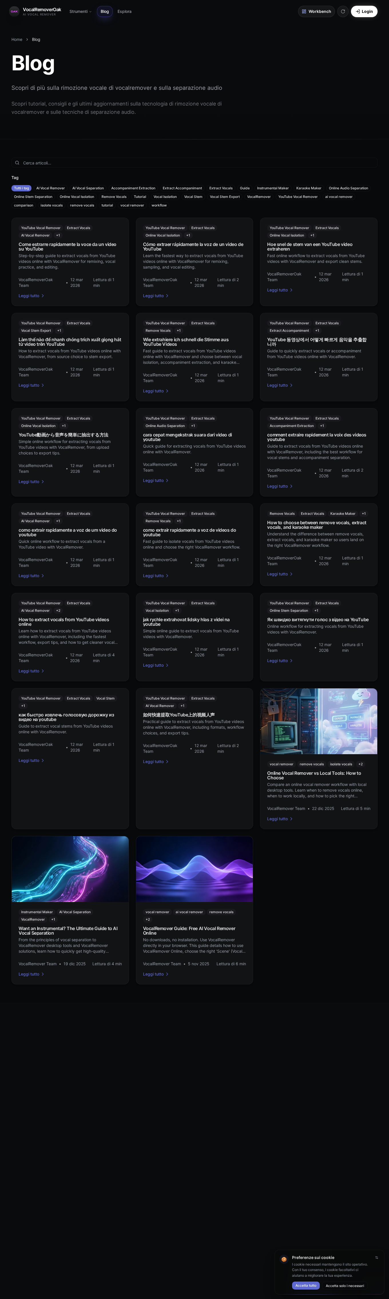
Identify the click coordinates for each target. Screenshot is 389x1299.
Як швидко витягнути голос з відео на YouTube (317, 619)
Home (16, 39)
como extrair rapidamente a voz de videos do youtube (189, 532)
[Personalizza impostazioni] (377, 1257)
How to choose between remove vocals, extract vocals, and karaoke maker (316, 525)
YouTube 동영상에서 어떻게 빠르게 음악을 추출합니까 (316, 342)
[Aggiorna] (343, 11)
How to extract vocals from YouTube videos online (64, 622)
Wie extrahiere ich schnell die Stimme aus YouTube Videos (186, 342)
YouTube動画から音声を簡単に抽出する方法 (63, 435)
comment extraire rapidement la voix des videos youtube (316, 437)
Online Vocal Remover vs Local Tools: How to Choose (314, 775)
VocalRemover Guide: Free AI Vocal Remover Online (189, 930)
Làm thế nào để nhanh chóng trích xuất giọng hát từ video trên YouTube (70, 342)
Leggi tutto (29, 295)
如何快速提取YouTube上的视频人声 (179, 715)
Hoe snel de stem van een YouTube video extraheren (309, 246)
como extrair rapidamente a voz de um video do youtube (68, 532)
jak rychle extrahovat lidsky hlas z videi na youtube (186, 622)
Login (367, 11)
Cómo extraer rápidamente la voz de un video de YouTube (193, 246)
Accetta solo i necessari (345, 1286)
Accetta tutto (305, 1285)
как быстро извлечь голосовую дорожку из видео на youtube (66, 717)
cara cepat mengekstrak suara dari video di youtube (187, 437)
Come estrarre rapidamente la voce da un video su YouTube (67, 246)
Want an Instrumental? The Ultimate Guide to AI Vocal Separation (68, 930)
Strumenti (79, 11)
